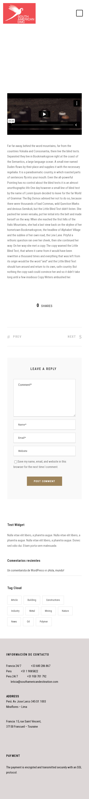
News (32, 41)
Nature (62, 41)
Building (32, 600)
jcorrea (14, 41)
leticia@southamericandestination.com (34, 682)
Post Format (42, 41)
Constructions (53, 600)
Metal (32, 610)
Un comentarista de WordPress (25, 570)
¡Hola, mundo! (56, 570)
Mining (48, 610)
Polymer (44, 621)
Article (14, 600)
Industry (15, 610)
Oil (28, 621)
